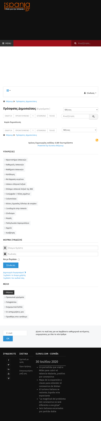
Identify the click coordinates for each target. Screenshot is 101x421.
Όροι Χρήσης (25, 366)
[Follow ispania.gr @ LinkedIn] (8, 369)
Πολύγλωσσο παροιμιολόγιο (17, 223)
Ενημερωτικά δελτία (14, 307)
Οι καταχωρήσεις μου (15, 312)
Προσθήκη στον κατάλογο (16, 317)
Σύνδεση (10, 265)
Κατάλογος (10, 174)
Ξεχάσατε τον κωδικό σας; (13, 278)
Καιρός (9, 218)
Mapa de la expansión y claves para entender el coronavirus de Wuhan (50, 383)
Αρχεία (9, 228)
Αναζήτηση (10, 233)
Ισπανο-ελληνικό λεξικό (15, 184)
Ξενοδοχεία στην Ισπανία (16, 208)
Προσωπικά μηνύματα (15, 297)
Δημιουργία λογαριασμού (13, 272)
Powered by (43, 145)
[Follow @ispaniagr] (8, 364)
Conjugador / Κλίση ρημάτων (18, 194)
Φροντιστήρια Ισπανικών (16, 160)
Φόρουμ (9, 292)
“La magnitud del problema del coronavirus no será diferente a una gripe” (52, 402)
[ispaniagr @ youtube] (8, 373)
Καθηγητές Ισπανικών (15, 165)
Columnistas (11, 199)
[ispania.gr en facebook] (8, 360)
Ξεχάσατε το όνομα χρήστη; (14, 275)
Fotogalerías (11, 302)
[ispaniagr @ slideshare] (8, 378)
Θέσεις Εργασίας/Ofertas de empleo (21, 204)
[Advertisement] (67, 20)
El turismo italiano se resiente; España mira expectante (49, 392)
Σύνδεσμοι (10, 213)
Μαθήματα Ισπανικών (15, 169)
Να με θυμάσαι (10, 259)
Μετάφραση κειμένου (15, 179)
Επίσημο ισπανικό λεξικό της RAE (19, 189)
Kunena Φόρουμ (56, 145)
